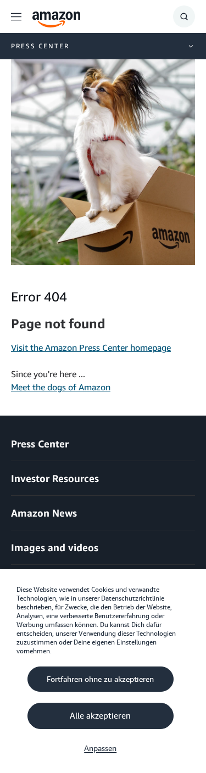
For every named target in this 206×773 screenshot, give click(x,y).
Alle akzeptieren (100, 715)
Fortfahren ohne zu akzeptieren (100, 679)
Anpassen (100, 748)
